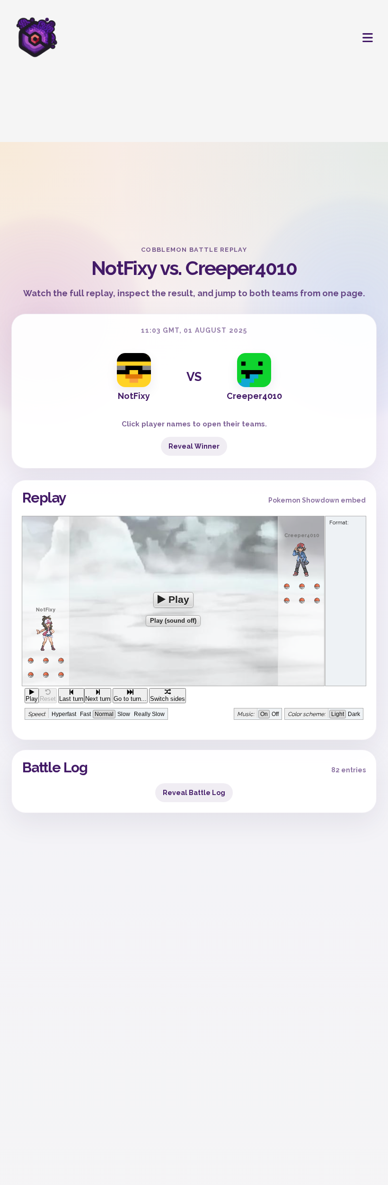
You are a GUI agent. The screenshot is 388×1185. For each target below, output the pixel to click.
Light (337, 714)
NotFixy (134, 396)
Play (177, 599)
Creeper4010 (254, 396)
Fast (85, 714)
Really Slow (149, 714)
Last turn (71, 698)
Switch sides (167, 698)
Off (275, 714)
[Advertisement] (194, 146)
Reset (48, 698)
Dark (354, 714)
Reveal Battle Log (194, 792)
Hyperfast (64, 714)
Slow (123, 714)
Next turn (97, 698)
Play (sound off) (173, 620)
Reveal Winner (194, 446)
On (264, 714)
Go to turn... (130, 698)
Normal (104, 714)
